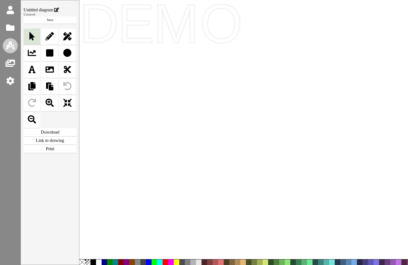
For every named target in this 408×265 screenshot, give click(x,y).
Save (50, 20)
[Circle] (67, 53)
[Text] (32, 70)
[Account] (10, 10)
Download (50, 132)
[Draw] (10, 45)
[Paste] (49, 86)
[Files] (10, 28)
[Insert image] (49, 70)
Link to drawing (50, 140)
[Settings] (10, 81)
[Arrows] (32, 53)
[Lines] (67, 37)
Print (50, 148)
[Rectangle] (49, 53)
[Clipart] (10, 63)
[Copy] (32, 86)
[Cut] (67, 70)
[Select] (32, 37)
